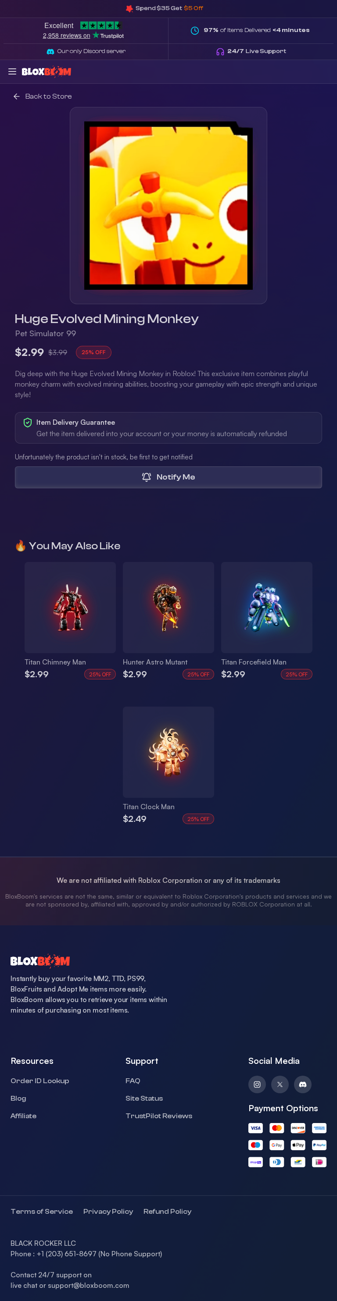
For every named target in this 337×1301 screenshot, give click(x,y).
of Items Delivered (257, 30)
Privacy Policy (108, 1212)
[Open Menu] (12, 71)
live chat (24, 1285)
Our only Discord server (91, 51)
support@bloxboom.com (88, 1285)
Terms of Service (42, 1212)
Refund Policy (167, 1212)
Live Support (256, 51)
